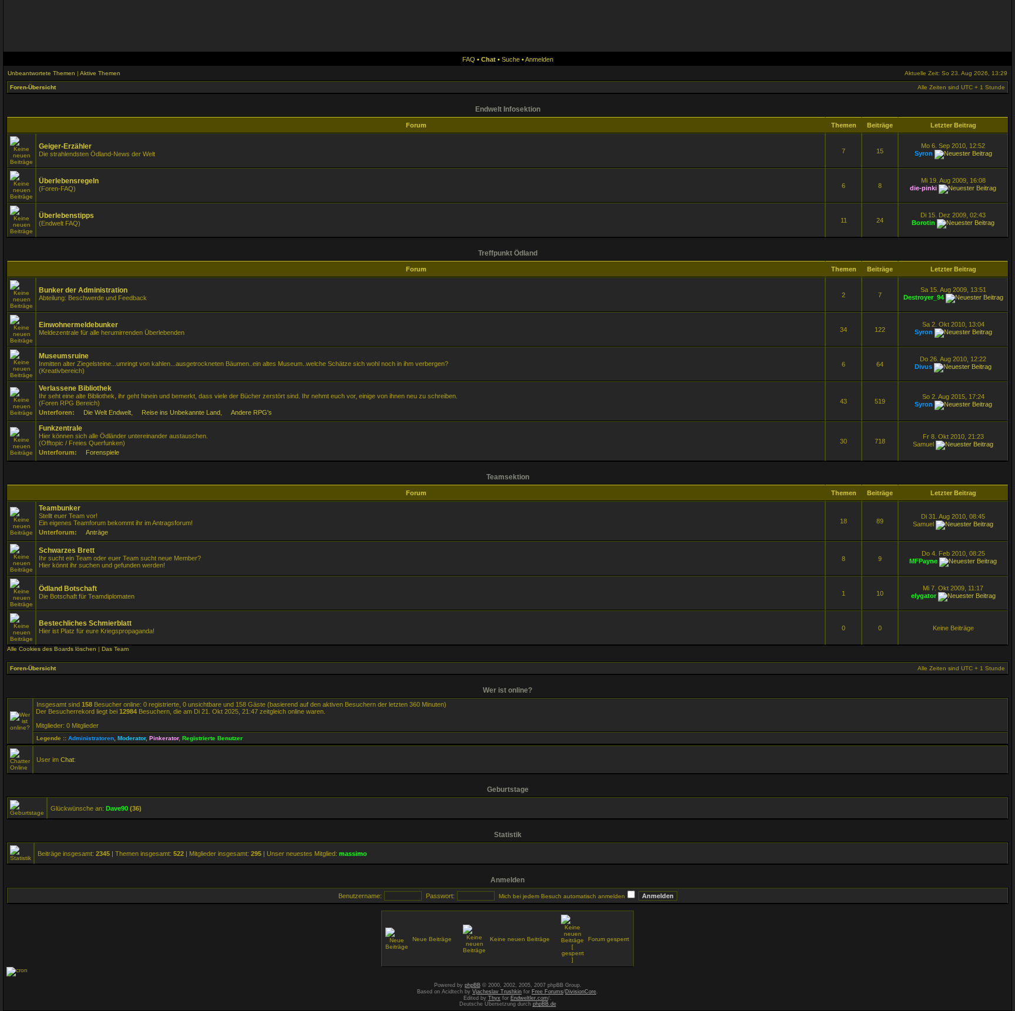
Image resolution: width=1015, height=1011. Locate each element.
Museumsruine (64, 356)
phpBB (472, 985)
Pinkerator (164, 738)
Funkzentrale (60, 428)
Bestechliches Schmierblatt (85, 623)
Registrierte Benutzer (212, 738)
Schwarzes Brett (67, 550)
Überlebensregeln (69, 181)
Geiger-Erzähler (65, 146)
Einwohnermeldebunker (78, 325)
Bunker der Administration (83, 290)
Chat (67, 759)
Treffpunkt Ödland (507, 253)
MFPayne (923, 561)
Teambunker (59, 508)
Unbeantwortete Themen (41, 73)
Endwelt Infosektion (507, 109)
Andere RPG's (251, 412)
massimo (353, 853)
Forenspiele (102, 452)
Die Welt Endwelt (107, 412)
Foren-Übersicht (33, 87)
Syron (924, 153)
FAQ (468, 59)
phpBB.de (544, 1004)
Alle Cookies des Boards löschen (51, 649)
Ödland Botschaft (68, 589)
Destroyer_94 (923, 297)
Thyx (494, 998)
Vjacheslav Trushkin (497, 992)
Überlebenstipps (66, 215)
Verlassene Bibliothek (75, 388)
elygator (923, 595)
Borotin (923, 222)
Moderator (131, 738)
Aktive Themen (100, 73)
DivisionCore (580, 992)
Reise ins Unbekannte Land (181, 412)
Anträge (97, 532)
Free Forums (547, 992)
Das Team (115, 649)
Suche (511, 59)
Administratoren (91, 738)
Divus (923, 366)
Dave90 (117, 808)
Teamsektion (507, 477)
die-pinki (923, 188)
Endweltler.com (529, 998)
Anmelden (539, 59)
